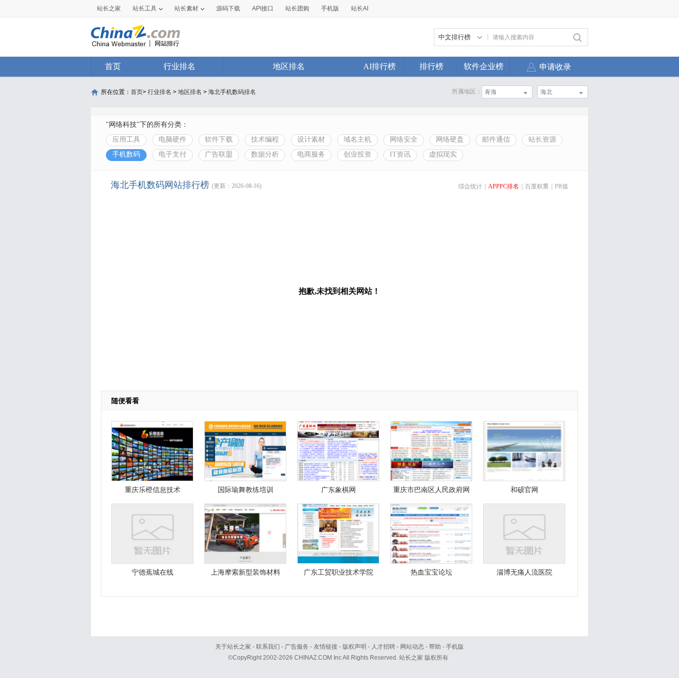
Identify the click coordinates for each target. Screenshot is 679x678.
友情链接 (326, 646)
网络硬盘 (450, 139)
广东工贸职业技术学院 (338, 572)
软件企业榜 (484, 66)
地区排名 (289, 66)
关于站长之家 (233, 646)
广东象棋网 (338, 490)
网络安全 (404, 139)
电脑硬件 (172, 139)
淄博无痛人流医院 (524, 572)
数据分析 (265, 154)
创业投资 (357, 154)
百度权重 (537, 186)
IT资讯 (400, 154)
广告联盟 (219, 154)
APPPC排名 (503, 186)
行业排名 (179, 66)
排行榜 (431, 66)
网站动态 (412, 646)
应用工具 (126, 139)
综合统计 (470, 186)
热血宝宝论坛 (431, 572)
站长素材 (186, 8)
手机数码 (126, 154)
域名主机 (357, 139)
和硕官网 (524, 490)
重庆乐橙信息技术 (152, 490)
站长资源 (542, 139)
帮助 (435, 646)
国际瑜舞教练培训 (245, 490)
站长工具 (145, 8)
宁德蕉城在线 (152, 572)
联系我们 (268, 646)
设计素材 (311, 139)
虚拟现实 (443, 154)
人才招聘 (383, 646)
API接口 (262, 8)
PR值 (561, 186)
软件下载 (219, 139)
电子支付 (172, 154)
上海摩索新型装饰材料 (245, 572)
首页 (113, 66)
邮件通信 (496, 139)
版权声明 (354, 646)
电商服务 (311, 154)
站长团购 (297, 8)
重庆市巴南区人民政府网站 (431, 492)
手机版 (455, 646)
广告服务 (297, 646)
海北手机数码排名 (232, 91)
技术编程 (265, 139)
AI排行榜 (379, 66)
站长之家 (109, 8)
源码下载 (228, 8)
